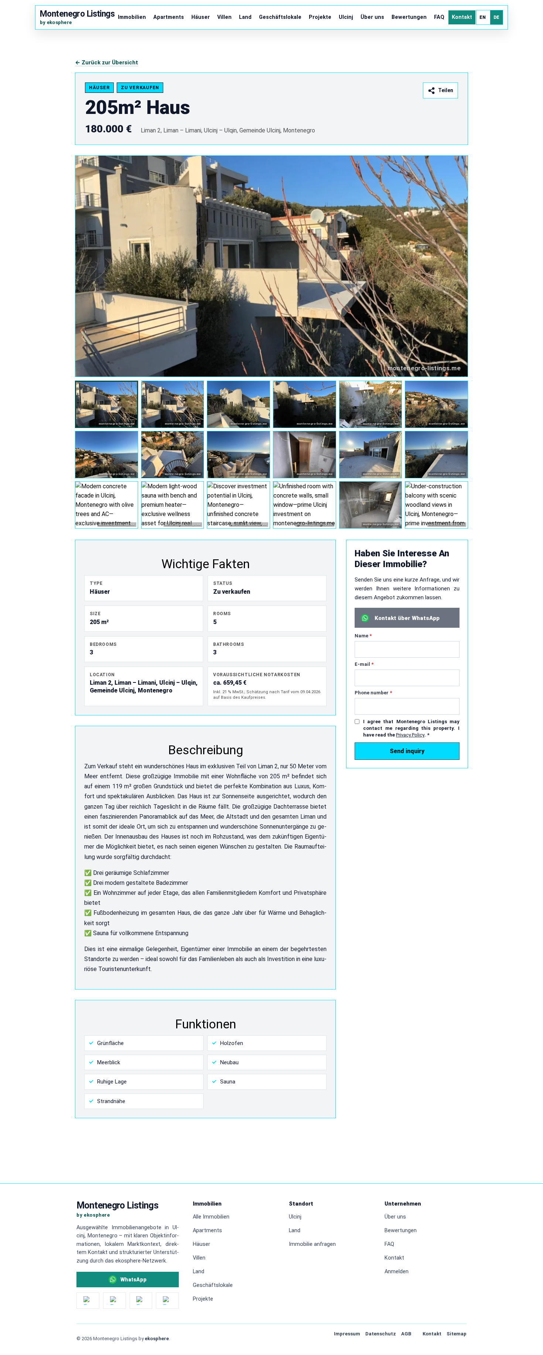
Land (245, 17)
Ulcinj (346, 17)
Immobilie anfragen (312, 1244)
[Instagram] (87, 1300)
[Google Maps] (167, 1300)
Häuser (200, 17)
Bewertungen (409, 17)
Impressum (347, 1334)
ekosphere (157, 1338)
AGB (406, 1334)
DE (497, 17)
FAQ (439, 17)
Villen (224, 17)
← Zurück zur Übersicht (106, 62)
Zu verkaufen (140, 87)
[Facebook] (114, 1300)
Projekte (320, 17)
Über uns (372, 17)
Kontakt (462, 17)
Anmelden (397, 1271)
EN (482, 17)
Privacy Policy (410, 735)
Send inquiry (407, 751)
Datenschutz (380, 1334)
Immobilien (132, 17)
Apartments (168, 17)
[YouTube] (141, 1300)
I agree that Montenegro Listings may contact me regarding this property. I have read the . (411, 728)
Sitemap (457, 1334)
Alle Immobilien (211, 1217)
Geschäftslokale (280, 17)
